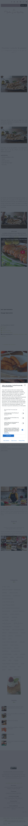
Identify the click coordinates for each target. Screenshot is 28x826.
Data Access (14, 440)
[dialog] (14, 413)
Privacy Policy (22, 440)
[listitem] (14, 410)
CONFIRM (8, 435)
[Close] (25, 385)
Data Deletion (6, 440)
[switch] (23, 413)
